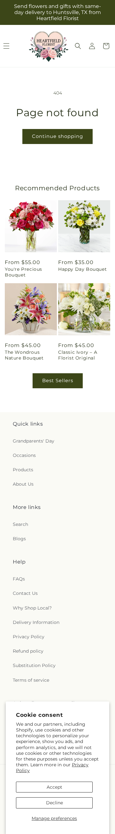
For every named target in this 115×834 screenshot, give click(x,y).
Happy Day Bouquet (82, 269)
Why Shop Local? (32, 608)
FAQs (19, 579)
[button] (78, 46)
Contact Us (25, 593)
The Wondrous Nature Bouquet (24, 355)
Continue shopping (57, 136)
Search (20, 524)
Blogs (19, 539)
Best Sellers (57, 380)
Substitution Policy (34, 665)
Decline (54, 803)
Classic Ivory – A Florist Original (77, 355)
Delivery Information (36, 622)
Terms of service (31, 680)
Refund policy (28, 651)
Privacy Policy (28, 637)
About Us (23, 484)
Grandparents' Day (33, 441)
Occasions (24, 455)
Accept (54, 787)
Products (23, 470)
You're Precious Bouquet (23, 272)
